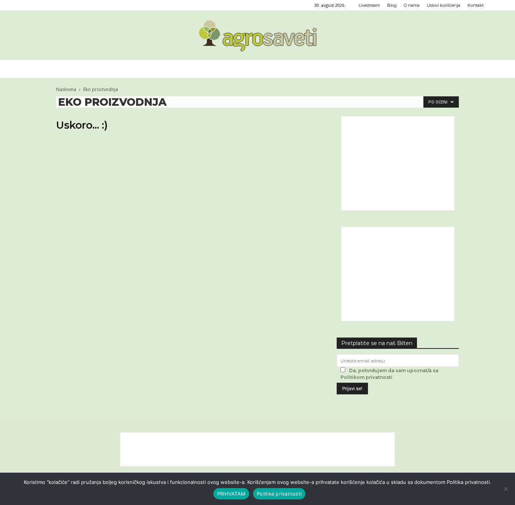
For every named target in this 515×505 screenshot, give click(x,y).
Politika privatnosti (279, 494)
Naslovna (66, 89)
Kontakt (475, 5)
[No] (505, 489)
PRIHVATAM (231, 494)
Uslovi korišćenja (443, 5)
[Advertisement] (397, 163)
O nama (412, 5)
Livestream (369, 5)
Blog (392, 5)
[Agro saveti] (258, 36)
